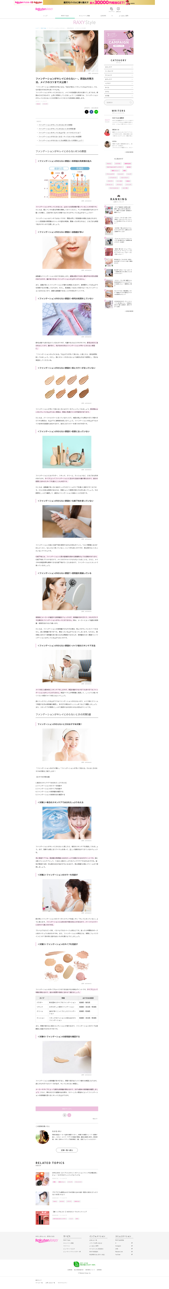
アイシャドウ (110, 174)
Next (95, 1119)
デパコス (119, 184)
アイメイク (108, 75)
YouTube (117, 1254)
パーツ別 (119, 181)
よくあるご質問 (123, 15)
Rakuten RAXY (44, 9)
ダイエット (109, 184)
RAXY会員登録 (119, 1240)
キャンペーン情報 (84, 15)
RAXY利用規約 (93, 1251)
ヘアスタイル (112, 177)
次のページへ (67, 1109)
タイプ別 (125, 188)
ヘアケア (108, 83)
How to (38, 104)
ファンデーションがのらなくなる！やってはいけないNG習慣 (60, 136)
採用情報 (99, 1270)
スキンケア (108, 67)
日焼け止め (77, 1201)
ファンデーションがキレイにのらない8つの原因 (55, 125)
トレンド (120, 174)
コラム (107, 91)
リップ (71, 1218)
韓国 (54, 1182)
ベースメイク (44, 101)
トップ (45, 15)
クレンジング (78, 1182)
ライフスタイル (114, 188)
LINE (116, 1249)
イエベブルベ (124, 177)
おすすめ (62, 1201)
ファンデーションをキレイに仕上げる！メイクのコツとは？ (60, 132)
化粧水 (128, 181)
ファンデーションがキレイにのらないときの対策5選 (57, 129)
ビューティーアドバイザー (71, 1251)
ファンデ (45, 104)
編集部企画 (128, 163)
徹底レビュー (62, 1182)
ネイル (107, 87)
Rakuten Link (119, 1251)
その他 (107, 96)
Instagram (118, 1246)
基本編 (128, 167)
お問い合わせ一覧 (50, 1282)
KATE (77, 1218)
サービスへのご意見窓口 (96, 1249)
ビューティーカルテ (69, 1249)
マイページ (66, 1246)
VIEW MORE (129, 152)
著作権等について (90, 1270)
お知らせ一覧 (93, 1240)
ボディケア (108, 79)
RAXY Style (65, 15)
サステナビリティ (62, 1282)
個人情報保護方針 (79, 1270)
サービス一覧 (39, 1282)
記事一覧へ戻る (67, 1150)
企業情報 (69, 1270)
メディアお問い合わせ (95, 1243)
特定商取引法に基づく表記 (97, 1254)
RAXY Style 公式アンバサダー (59, 1218)
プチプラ (69, 1201)
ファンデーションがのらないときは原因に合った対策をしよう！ (61, 140)
